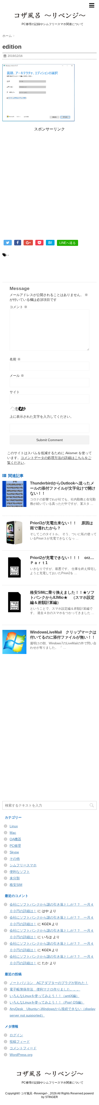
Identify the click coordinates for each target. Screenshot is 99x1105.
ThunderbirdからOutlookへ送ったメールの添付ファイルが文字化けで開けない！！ (62, 488)
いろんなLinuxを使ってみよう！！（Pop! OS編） (47, 1002)
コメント (18, 307)
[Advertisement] (49, 186)
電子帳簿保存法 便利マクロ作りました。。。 (45, 989)
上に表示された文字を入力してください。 (42, 416)
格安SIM (16, 885)
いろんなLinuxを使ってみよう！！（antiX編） (44, 996)
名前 (15, 359)
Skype (14, 852)
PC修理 (15, 846)
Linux (14, 826)
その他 (15, 859)
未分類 (15, 878)
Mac (13, 833)
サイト (15, 392)
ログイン (16, 1035)
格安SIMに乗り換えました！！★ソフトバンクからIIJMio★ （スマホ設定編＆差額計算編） (62, 597)
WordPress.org (21, 1055)
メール (17, 375)
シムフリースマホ (23, 865)
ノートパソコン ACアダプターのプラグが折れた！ (49, 983)
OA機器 (15, 839)
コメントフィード (23, 1048)
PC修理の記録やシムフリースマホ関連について (49, 1082)
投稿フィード (20, 1042)
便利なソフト (20, 872)
